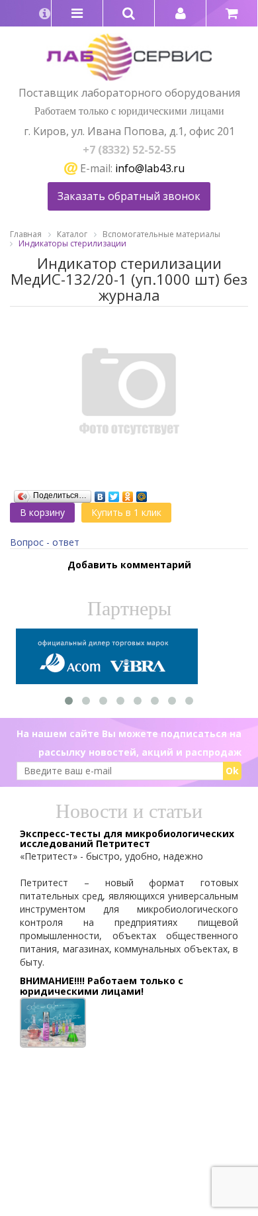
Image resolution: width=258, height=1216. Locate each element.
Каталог (72, 234)
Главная (26, 234)
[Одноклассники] (128, 493)
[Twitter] (114, 493)
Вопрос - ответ (44, 542)
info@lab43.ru (150, 168)
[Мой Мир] (142, 493)
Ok (232, 770)
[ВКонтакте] (100, 493)
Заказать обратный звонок (129, 196)
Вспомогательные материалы (161, 234)
